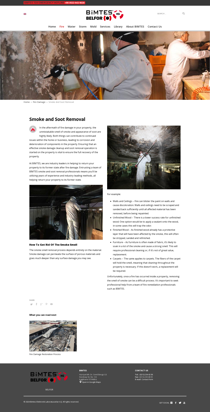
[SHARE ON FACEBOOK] (36, 304)
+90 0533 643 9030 (75, 3)
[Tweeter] (180, 403)
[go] (183, 14)
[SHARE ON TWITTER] (31, 304)
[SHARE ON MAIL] (51, 304)
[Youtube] (184, 403)
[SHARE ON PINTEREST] (46, 304)
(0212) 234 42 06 (146, 374)
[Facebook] (176, 403)
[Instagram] (171, 403)
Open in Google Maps (91, 382)
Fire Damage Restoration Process (45, 354)
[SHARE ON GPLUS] (41, 304)
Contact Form (147, 379)
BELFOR (49, 389)
